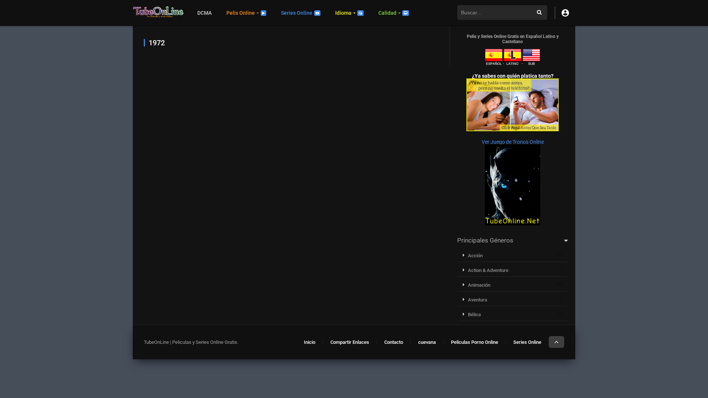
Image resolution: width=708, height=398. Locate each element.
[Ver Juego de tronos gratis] (512, 224)
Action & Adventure (488, 270)
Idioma (343, 13)
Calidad (387, 13)
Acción (475, 255)
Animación (479, 285)
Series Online (296, 13)
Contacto (393, 342)
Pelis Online (240, 13)
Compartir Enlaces (349, 342)
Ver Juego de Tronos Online (513, 142)
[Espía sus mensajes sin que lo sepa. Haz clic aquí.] (512, 129)
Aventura (477, 300)
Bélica (474, 314)
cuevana (427, 342)
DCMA (204, 13)
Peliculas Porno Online (474, 342)
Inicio (309, 342)
